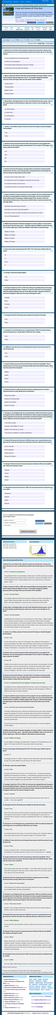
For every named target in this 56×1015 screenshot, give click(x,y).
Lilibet (6, 500)
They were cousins (10, 423)
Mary (6, 301)
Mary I (42, 989)
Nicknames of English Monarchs (13, 987)
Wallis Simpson (9, 453)
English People (39, 982)
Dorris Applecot (9, 449)
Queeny (7, 497)
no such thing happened (12, 216)
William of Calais (9, 231)
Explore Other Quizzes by (41, 996)
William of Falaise (10, 241)
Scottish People (43, 984)
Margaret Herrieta (10, 456)
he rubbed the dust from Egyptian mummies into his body (22, 180)
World (30, 979)
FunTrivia (37, 1006)
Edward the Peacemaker (12, 399)
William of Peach (9, 238)
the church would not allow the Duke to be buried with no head (23, 213)
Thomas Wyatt (9, 87)
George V (48, 989)
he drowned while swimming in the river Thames (19, 65)
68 (5, 161)
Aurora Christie (9, 446)
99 (5, 158)
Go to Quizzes (41, 1000)
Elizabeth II (35, 984)
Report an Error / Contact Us (40, 1013)
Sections (16, 1)
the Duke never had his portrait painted (16, 209)
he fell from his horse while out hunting (16, 68)
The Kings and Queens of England (14, 1003)
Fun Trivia (8, 2)
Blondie (7, 503)
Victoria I (43, 986)
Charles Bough (9, 93)
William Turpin (9, 90)
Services (28, 1)
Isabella (7, 297)
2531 (50, 29)
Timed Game (49, 43)
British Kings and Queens (11, 999)
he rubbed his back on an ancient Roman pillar (18, 187)
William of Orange (10, 235)
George (7, 470)
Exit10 (28, 970)
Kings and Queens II (10, 1007)
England (45, 981)
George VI (43, 988)
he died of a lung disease (12, 61)
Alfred (6, 375)
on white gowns (9, 115)
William (7, 372)
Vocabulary (38, 981)
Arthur (7, 382)
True (6, 132)
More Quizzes (41, 1003)
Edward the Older (10, 395)
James (7, 473)
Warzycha (6, 29)
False (6, 136)
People (35, 979)
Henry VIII (31, 986)
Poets (50, 984)
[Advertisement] (28, 35)
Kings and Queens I (10, 1001)
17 (5, 255)
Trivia (22, 1)
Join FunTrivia (17, 5)
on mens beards (9, 109)
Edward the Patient (10, 402)
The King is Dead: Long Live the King (14, 989)
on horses (8, 119)
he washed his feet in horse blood (15, 183)
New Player (45, 0)
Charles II (37, 986)
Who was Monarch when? (11, 997)
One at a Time (32, 43)
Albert (6, 378)
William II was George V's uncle (14, 429)
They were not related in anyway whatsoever (18, 433)
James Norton (9, 83)
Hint (52, 53)
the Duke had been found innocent (15, 206)
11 (5, 258)
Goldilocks (8, 493)
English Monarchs (9, 979)
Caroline (7, 304)
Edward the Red (9, 405)
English (40, 979)
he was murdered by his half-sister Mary (17, 58)
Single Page (41, 43)
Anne (6, 307)
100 (6, 155)
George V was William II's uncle (14, 426)
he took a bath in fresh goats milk (15, 177)
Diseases (31, 982)
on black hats (9, 112)
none (6, 262)
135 (6, 151)
